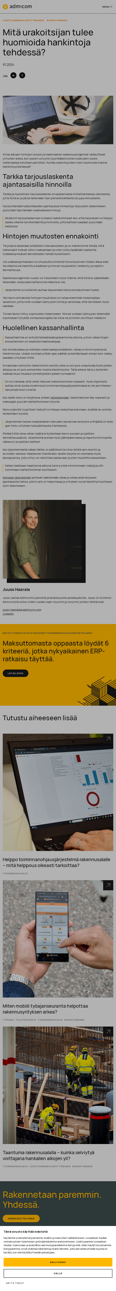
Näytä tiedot (15, 1283)
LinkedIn (8, 614)
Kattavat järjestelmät (17, 477)
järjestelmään (60, 397)
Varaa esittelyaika (21, 1218)
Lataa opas (15, 673)
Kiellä (58, 1273)
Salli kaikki (58, 1262)
